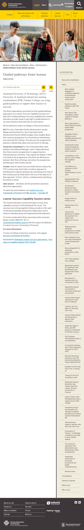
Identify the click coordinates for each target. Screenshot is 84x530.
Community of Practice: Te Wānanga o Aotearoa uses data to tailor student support (72, 435)
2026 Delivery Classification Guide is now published (73, 339)
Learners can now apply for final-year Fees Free (71, 308)
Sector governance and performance (26, 14)
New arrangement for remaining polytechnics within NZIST (72, 251)
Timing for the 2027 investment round (72, 376)
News (32, 65)
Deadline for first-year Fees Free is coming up (73, 369)
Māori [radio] (44, 5)
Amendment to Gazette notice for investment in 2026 (72, 280)
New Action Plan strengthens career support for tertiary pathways (71, 116)
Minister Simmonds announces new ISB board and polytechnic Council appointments (73, 359)
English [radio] (37, 5)
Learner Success (57, 14)
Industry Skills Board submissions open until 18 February (72, 300)
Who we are (66, 490)
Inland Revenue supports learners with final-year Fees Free (73, 424)
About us (75, 14)
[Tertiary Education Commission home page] (14, 5)
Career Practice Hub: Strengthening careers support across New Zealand (73, 400)
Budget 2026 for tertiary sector (71, 200)
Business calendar (68, 481)
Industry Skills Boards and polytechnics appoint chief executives (73, 318)
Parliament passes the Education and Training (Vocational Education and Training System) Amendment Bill (73, 413)
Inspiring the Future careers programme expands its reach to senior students (72, 148)
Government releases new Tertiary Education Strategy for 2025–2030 (73, 348)
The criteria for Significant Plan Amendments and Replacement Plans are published (72, 448)
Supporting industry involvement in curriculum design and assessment (72, 290)
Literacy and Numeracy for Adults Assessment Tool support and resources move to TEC (72, 217)
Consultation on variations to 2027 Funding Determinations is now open (73, 170)
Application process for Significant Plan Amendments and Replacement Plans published (72, 270)
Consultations (67, 476)
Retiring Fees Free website (71, 206)
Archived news (41, 65)
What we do (66, 485)
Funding (9, 15)
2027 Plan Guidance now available (72, 260)
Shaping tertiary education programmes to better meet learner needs (73, 230)
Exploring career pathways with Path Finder (72, 106)
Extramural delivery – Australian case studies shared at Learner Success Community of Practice (72, 387)
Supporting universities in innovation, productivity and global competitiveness (71, 462)
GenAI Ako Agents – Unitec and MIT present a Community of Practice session (72, 329)
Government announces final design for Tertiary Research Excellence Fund (72, 190)
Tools (68, 15)
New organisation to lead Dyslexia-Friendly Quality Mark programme (73, 126)
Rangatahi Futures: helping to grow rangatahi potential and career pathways (73, 137)
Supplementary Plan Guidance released (72, 180)
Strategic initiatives (44, 14)
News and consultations (19, 65)
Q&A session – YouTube (35, 193)
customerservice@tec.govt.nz (15, 223)
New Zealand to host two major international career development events (73, 240)
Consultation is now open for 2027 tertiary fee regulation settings (72, 159)
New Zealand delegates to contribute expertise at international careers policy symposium (72, 94)
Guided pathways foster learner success (19, 68)
